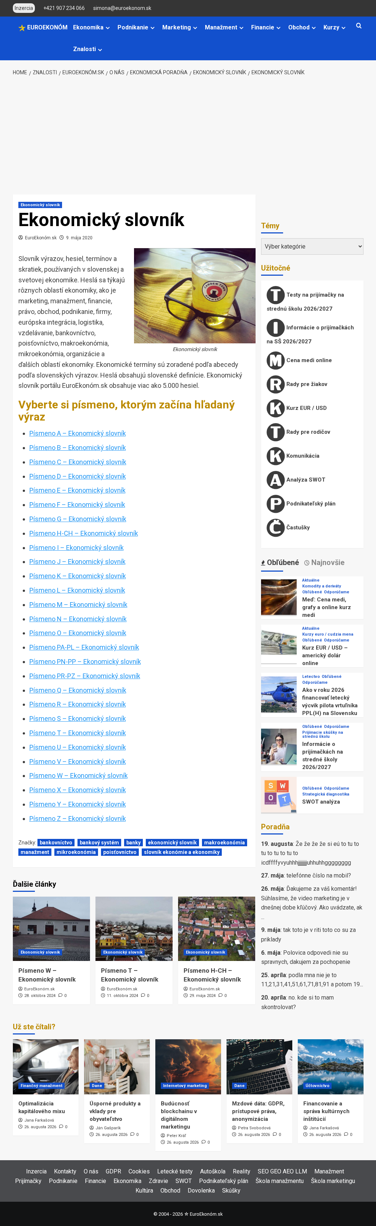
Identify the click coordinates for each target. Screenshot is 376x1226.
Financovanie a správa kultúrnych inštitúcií (326, 1111)
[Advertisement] (188, 135)
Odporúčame (336, 592)
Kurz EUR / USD (306, 408)
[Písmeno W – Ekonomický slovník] (51, 929)
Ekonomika (88, 27)
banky (133, 843)
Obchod (299, 27)
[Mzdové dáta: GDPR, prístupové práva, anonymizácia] (259, 1066)
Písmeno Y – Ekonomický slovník (77, 804)
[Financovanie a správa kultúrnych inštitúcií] (331, 1066)
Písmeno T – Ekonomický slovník (77, 733)
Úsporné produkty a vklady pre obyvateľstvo (115, 1111)
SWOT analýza (321, 801)
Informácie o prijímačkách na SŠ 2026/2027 (310, 334)
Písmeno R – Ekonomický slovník (77, 704)
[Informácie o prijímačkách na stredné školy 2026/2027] (279, 746)
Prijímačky (28, 1180)
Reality (241, 1171)
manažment (35, 852)
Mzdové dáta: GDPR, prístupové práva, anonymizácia (258, 1111)
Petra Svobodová (254, 1128)
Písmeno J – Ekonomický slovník (77, 561)
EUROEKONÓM (47, 27)
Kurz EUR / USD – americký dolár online (325, 655)
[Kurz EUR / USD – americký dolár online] (279, 644)
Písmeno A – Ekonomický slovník (77, 433)
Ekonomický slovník (40, 205)
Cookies (139, 1171)
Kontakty (65, 1171)
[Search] (359, 25)
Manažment (221, 27)
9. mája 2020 (79, 237)
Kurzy (331, 27)
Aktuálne (310, 580)
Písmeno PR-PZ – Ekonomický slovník (84, 676)
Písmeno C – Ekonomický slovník (77, 462)
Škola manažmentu (280, 1180)
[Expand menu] (108, 28)
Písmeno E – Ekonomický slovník (77, 490)
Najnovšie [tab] (327, 562)
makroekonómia (224, 843)
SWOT (184, 1180)
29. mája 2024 (202, 995)
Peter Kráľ (176, 1135)
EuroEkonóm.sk (41, 237)
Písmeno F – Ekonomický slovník (77, 504)
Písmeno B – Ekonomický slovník (77, 447)
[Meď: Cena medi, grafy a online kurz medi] (279, 596)
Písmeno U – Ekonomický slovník (77, 747)
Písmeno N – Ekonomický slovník (78, 619)
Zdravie (158, 1180)
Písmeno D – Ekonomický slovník (77, 476)
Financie (262, 27)
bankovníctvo (56, 843)
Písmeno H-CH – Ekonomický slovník (83, 533)
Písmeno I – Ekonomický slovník (76, 547)
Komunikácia (302, 456)
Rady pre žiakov (306, 384)
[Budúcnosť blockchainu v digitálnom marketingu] (188, 1066)
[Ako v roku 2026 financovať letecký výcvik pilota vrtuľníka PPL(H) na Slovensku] (279, 693)
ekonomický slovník (172, 843)
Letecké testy (175, 1171)
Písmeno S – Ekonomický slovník (77, 718)
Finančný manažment (41, 1085)
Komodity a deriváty (321, 586)
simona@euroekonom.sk (122, 8)
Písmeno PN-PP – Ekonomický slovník (85, 661)
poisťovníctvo (120, 852)
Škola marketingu (333, 1180)
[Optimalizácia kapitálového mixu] (46, 1066)
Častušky (297, 527)
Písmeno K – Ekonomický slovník (77, 576)
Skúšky (231, 1190)
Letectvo (311, 677)
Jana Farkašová (39, 1120)
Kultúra (144, 1190)
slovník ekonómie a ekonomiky (182, 852)
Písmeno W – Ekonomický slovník (78, 775)
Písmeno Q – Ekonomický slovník (77, 690)
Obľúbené (312, 592)
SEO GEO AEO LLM (282, 1171)
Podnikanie (133, 27)
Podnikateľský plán (310, 503)
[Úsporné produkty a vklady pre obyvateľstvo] (117, 1066)
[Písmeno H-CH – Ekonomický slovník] (216, 929)
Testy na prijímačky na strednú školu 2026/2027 (305, 302)
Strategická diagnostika (325, 794)
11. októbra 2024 (122, 995)
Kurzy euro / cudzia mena (327, 634)
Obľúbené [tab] (282, 562)
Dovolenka (201, 1190)
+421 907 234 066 (64, 8)
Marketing (176, 27)
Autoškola (212, 1171)
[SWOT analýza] (279, 794)
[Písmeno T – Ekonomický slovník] (134, 929)
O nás (91, 1171)
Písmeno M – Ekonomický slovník (78, 604)
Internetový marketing (185, 1085)
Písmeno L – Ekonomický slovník (77, 590)
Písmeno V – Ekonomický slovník (77, 761)
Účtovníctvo (317, 1085)
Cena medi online (308, 360)
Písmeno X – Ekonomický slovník (77, 790)
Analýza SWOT (305, 479)
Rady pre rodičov (307, 432)
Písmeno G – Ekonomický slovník (77, 519)
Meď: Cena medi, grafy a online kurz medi (326, 607)
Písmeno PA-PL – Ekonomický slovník (84, 647)
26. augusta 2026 (40, 1127)
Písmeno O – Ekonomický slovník (77, 633)
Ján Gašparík (108, 1128)
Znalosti (84, 49)
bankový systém (99, 843)
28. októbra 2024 (39, 995)
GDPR (113, 1171)
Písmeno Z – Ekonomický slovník (77, 818)
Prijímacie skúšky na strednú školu (322, 734)
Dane (97, 1085)
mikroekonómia (76, 852)
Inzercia (36, 1171)
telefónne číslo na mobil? (318, 875)
